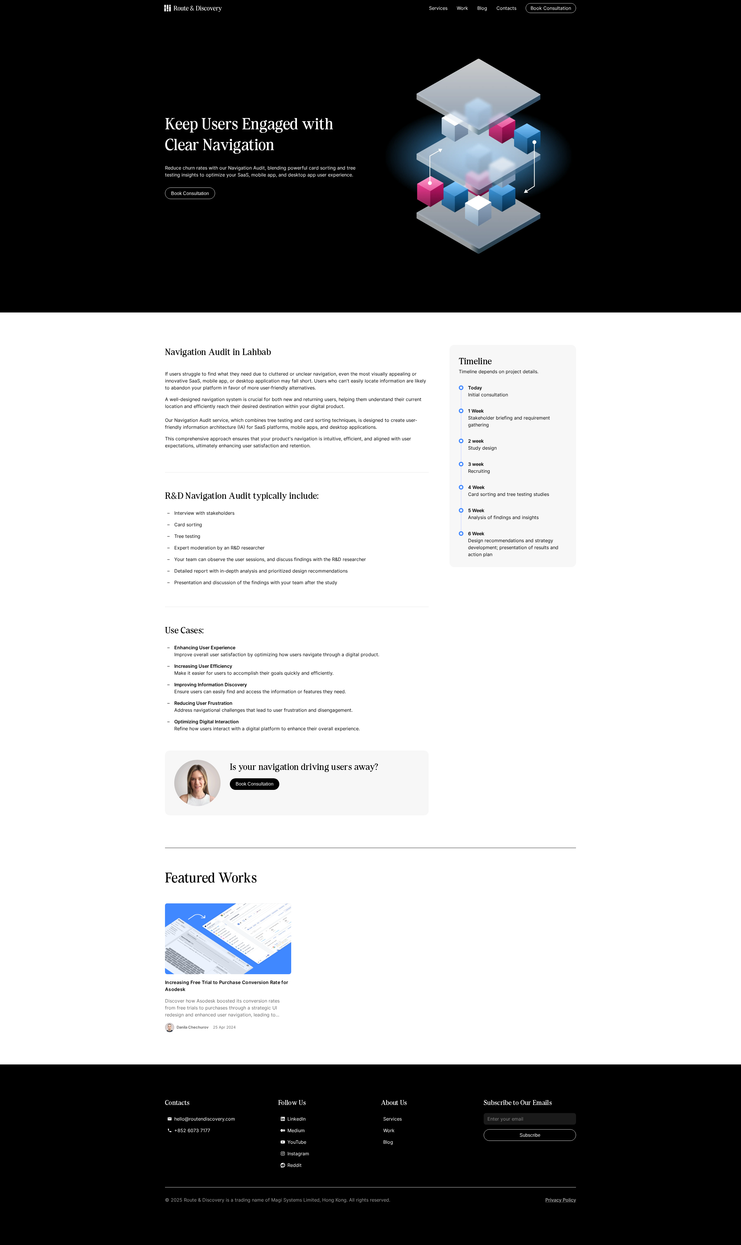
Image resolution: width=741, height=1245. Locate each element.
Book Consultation (190, 193)
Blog (482, 8)
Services (438, 8)
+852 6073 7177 (192, 1130)
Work (462, 8)
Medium (296, 1130)
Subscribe (530, 1135)
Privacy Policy (560, 1200)
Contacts (506, 8)
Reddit (294, 1165)
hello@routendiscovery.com (204, 1119)
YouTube (296, 1142)
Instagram (298, 1153)
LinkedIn (296, 1119)
